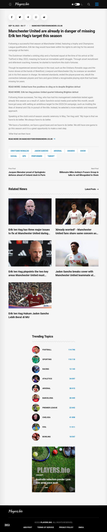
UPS (24, 156)
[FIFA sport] (36, 427)
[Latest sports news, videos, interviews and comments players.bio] (22, 4)
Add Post (27, 527)
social (14, 156)
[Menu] (10, 4)
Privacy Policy (66, 527)
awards (71, 151)
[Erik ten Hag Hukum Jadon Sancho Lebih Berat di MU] (30, 295)
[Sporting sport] (36, 359)
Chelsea (46, 417)
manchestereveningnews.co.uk (47, 26)
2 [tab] (41, 487)
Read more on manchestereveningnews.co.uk (30, 139)
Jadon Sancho (41, 151)
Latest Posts (90, 189)
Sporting (47, 359)
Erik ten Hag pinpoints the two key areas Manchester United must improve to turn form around (28, 275)
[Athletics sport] (36, 379)
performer (36, 156)
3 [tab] (46, 487)
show (83, 151)
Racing (45, 369)
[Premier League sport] (36, 408)
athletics (47, 379)
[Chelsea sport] (36, 417)
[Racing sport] (36, 369)
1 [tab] (37, 487)
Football (47, 350)
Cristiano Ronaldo (20, 151)
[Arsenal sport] (36, 388)
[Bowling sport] (36, 437)
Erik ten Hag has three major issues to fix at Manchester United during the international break (29, 233)
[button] (11, 17)
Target (51, 156)
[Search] (89, 4)
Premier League (49, 408)
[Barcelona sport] (36, 398)
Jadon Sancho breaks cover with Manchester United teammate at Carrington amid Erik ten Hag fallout (76, 275)
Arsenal (58, 151)
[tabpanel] (53, 469)
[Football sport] (36, 350)
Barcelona (47, 398)
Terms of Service (45, 527)
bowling (46, 437)
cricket (39, 475)
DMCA (81, 527)
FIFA (44, 427)
